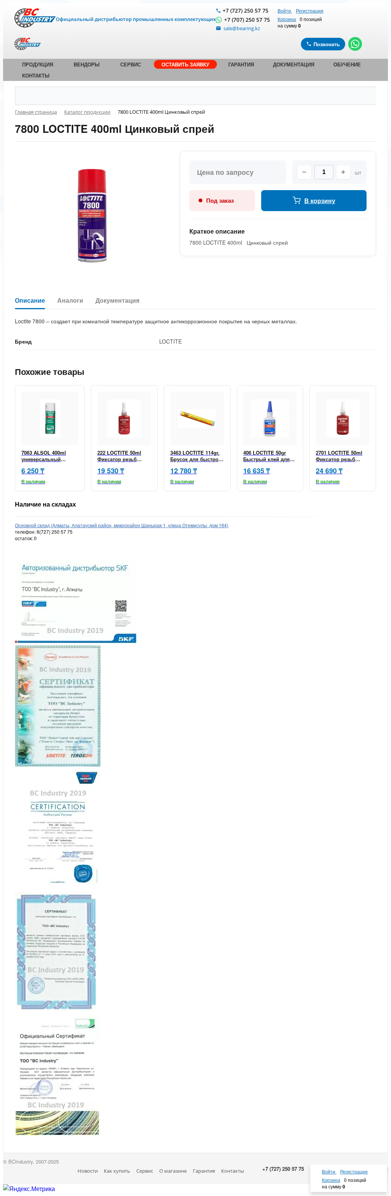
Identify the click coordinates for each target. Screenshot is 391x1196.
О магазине (173, 1170)
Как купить (117, 1170)
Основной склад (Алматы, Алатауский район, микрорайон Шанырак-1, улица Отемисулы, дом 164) (121, 525)
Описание (30, 300)
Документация (117, 300)
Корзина (287, 19)
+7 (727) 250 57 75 (245, 10)
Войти (285, 10)
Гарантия (204, 1170)
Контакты (232, 1170)
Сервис (144, 1170)
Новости (88, 1170)
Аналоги (70, 300)
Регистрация (309, 10)
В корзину (319, 200)
